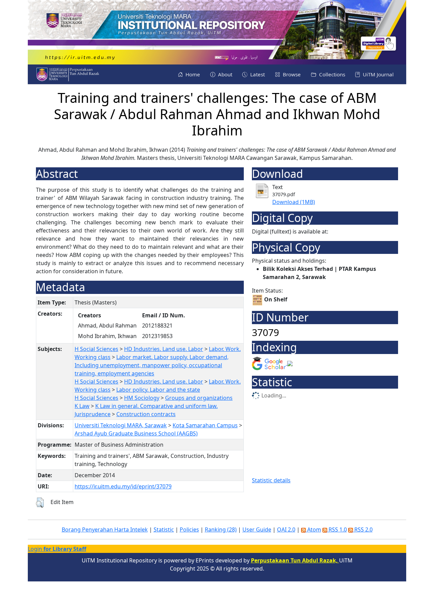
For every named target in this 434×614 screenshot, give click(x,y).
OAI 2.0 (286, 529)
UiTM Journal (377, 74)
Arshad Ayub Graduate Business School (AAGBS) (136, 433)
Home (192, 74)
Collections (331, 74)
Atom (313, 529)
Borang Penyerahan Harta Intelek (105, 529)
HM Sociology (141, 398)
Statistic (164, 529)
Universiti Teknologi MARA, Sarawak (121, 425)
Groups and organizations (199, 398)
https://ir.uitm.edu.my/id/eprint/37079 (123, 486)
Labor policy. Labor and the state (158, 389)
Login (57, 549)
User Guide (256, 529)
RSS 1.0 (337, 529)
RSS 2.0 (363, 529)
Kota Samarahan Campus (205, 425)
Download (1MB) (293, 202)
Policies (189, 529)
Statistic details (271, 480)
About (224, 74)
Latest (257, 74)
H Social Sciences (96, 349)
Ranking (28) (221, 529)
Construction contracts (146, 414)
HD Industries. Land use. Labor (163, 349)
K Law (82, 406)
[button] (40, 503)
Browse (291, 74)
